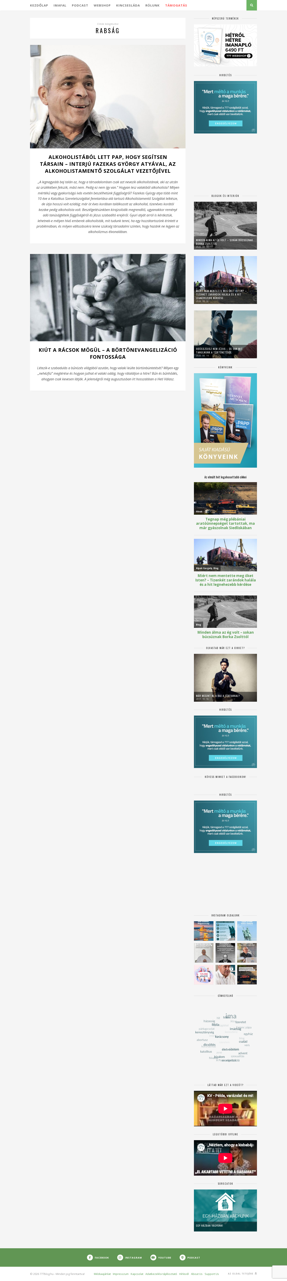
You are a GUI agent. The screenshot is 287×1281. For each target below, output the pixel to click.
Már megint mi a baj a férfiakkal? (218, 695)
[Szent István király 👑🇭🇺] (225, 931)
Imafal (60, 5)
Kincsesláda (128, 5)
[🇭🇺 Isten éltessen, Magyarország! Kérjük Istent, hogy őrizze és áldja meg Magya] (203, 931)
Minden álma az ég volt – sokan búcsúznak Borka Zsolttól (224, 241)
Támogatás (176, 5)
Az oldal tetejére (241, 1273)
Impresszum (121, 1274)
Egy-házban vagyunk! (209, 1225)
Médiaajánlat (102, 1274)
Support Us (212, 1274)
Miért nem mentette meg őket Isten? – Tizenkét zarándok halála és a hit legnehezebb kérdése (221, 294)
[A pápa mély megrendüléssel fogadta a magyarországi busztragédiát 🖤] (203, 953)
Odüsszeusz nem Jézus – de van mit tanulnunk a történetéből (219, 350)
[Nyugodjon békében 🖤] (225, 953)
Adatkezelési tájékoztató (161, 1274)
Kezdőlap (39, 5)
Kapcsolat (137, 1274)
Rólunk (152, 5)
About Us (197, 1274)
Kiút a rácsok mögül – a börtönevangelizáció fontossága (108, 353)
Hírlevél (184, 1274)
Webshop (102, 5)
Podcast (80, 5)
